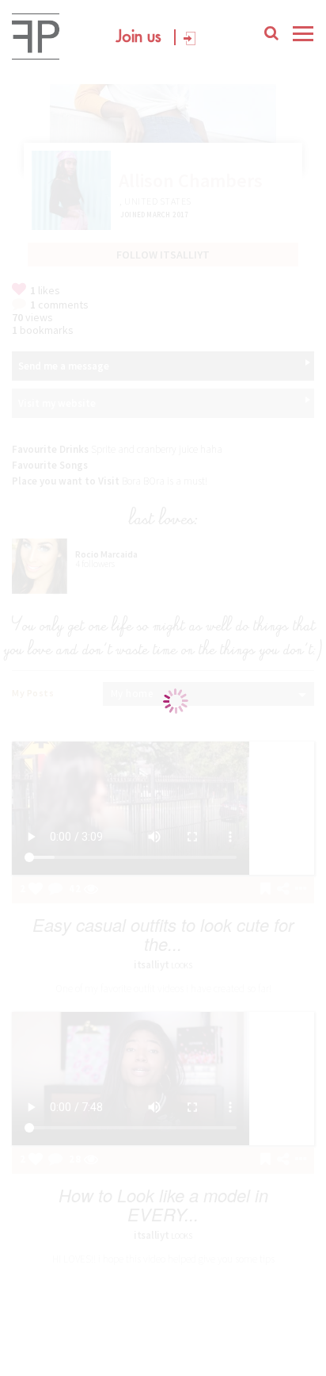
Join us (138, 37)
